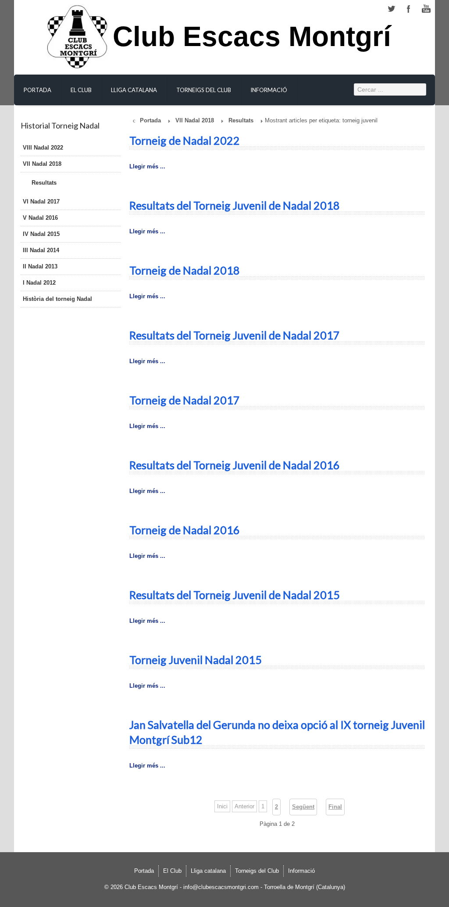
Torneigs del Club (203, 89)
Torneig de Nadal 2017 (184, 400)
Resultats (44, 182)
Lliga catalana (134, 89)
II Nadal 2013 (40, 266)
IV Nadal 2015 (41, 234)
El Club (81, 89)
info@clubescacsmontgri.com (221, 887)
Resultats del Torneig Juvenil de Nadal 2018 (234, 205)
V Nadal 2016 (40, 217)
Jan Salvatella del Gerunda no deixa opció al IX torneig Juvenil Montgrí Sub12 (277, 732)
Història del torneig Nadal (57, 299)
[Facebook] (408, 9)
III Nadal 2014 (41, 250)
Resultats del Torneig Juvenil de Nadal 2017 (234, 335)
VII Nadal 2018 (42, 164)
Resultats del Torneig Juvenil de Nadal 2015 (234, 594)
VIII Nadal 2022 (43, 147)
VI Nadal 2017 (41, 201)
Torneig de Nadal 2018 (184, 270)
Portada (37, 89)
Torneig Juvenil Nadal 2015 (195, 659)
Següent (303, 806)
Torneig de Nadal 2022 (184, 140)
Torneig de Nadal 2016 (184, 529)
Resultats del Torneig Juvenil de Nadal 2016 (234, 464)
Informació (268, 89)
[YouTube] (426, 9)
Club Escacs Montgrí (252, 41)
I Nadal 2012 (39, 282)
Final (335, 806)
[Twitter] (391, 9)
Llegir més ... (147, 166)
